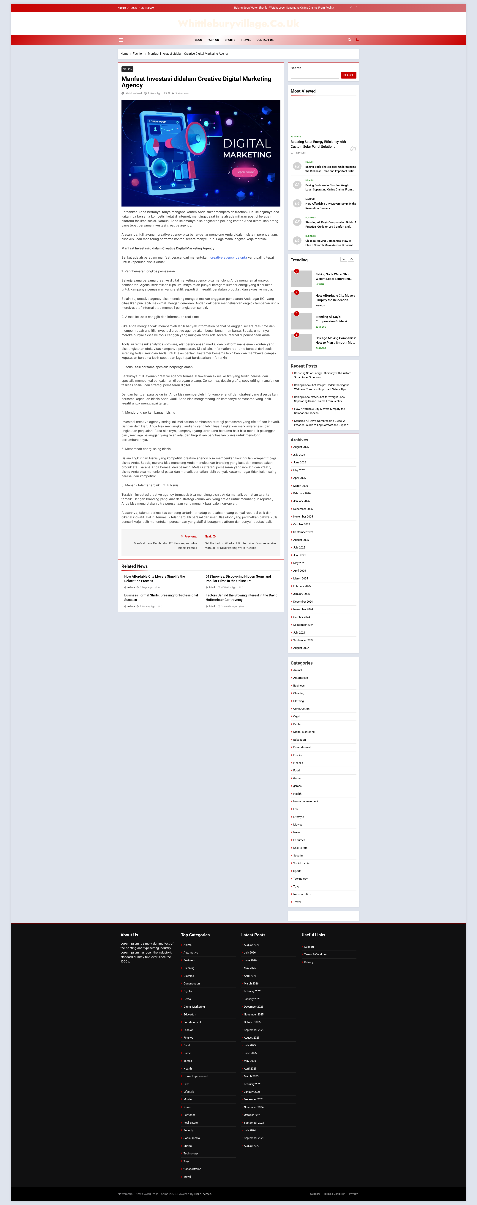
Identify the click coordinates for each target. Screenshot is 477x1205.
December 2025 (303, 509)
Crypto (297, 716)
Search (296, 68)
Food (296, 770)
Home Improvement (305, 801)
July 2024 (299, 632)
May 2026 (299, 470)
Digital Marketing (304, 732)
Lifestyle (298, 817)
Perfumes (299, 840)
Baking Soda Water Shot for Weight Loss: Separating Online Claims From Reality (328, 190)
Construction (301, 708)
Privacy (308, 962)
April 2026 (299, 478)
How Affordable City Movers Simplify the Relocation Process (296, 7)
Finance (298, 763)
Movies (297, 824)
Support (309, 946)
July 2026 (299, 455)
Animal (297, 670)
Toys (296, 886)
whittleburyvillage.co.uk (238, 23)
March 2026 (300, 485)
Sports (230, 40)
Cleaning (298, 693)
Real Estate (300, 848)
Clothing (298, 701)
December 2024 (303, 601)
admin (131, 587)
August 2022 (301, 648)
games (297, 786)
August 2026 (301, 447)
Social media (301, 863)
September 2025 (303, 532)
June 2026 (299, 462)
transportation (302, 894)
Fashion (213, 40)
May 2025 (299, 563)
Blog (198, 40)
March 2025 (300, 578)
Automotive (300, 677)
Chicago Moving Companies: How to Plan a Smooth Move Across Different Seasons (329, 245)
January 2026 (301, 501)
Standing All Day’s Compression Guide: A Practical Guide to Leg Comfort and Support (330, 227)
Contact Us (265, 40)
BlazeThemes (202, 1193)
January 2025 (301, 594)
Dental (297, 724)
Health (309, 162)
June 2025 (299, 555)
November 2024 (303, 609)
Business (296, 136)
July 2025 (299, 547)
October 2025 (301, 524)
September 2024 (303, 624)
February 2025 (302, 586)
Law (295, 809)
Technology (300, 878)
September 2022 (303, 640)
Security (298, 855)
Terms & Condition (315, 954)
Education (299, 739)
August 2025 (301, 540)
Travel (246, 40)
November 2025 (303, 516)
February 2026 (302, 493)
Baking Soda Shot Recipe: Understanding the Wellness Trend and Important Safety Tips (330, 171)
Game (297, 778)
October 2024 (301, 617)
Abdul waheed (133, 93)
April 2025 (299, 570)
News (296, 832)
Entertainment (302, 747)
